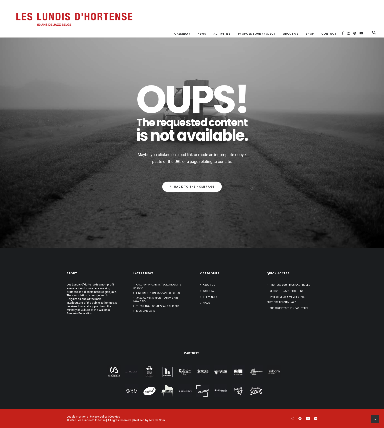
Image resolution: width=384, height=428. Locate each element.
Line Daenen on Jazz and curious (158, 293)
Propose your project (257, 34)
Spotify (354, 33)
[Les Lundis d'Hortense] (74, 18)
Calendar (182, 34)
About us (290, 34)
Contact (328, 34)
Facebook (343, 33)
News (202, 34)
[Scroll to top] (375, 418)
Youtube (361, 33)
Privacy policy (98, 416)
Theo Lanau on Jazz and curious (158, 306)
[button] (374, 32)
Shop (310, 34)
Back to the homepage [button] (194, 186)
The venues (210, 297)
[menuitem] (182, 33)
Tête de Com (157, 420)
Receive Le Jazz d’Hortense (287, 291)
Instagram (348, 33)
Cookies (114, 416)
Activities (222, 34)
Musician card (145, 310)
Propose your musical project (291, 284)
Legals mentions (77, 416)
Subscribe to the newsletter (289, 308)
